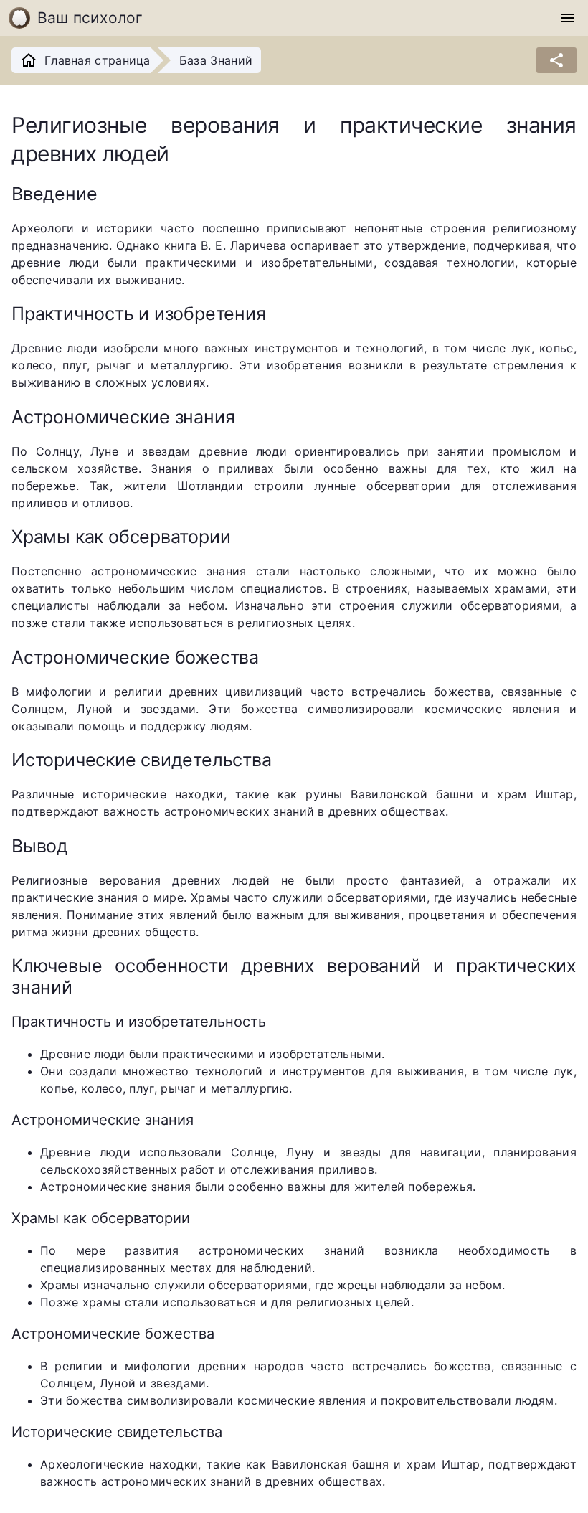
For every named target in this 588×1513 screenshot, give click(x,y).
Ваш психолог (90, 18)
